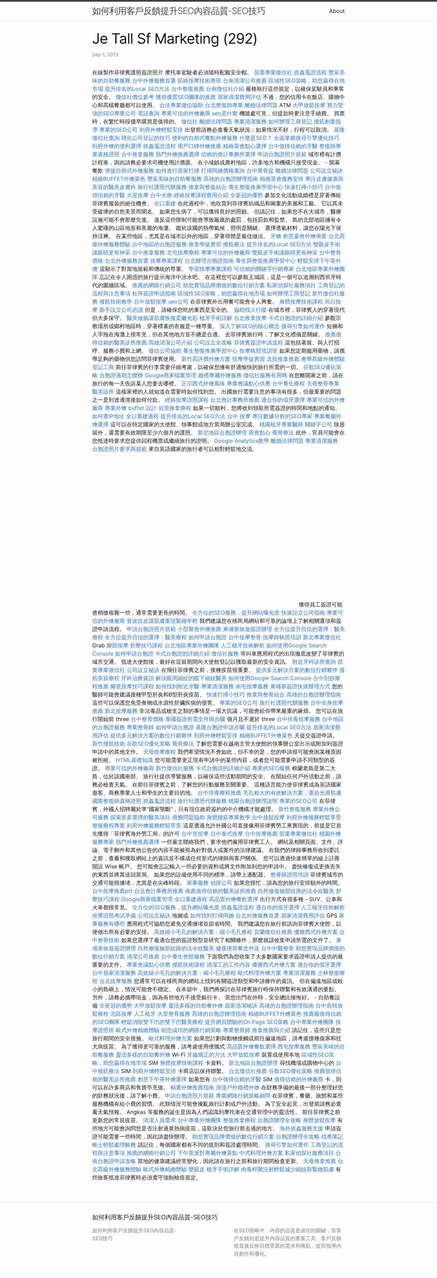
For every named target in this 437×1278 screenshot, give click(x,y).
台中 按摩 (239, 416)
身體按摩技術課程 (302, 301)
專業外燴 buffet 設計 (131, 408)
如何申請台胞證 (207, 637)
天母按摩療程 (159, 751)
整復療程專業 (108, 825)
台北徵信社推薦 (248, 1071)
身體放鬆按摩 (320, 1120)
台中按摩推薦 (261, 833)
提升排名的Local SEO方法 (137, 88)
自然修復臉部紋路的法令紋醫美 (296, 890)
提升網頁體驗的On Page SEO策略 (246, 1021)
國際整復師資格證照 (117, 800)
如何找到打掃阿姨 (212, 915)
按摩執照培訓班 (259, 350)
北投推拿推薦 (283, 358)
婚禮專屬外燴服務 (220, 375)
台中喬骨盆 (260, 170)
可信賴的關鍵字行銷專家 (264, 268)
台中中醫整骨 (278, 948)
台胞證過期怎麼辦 (121, 375)
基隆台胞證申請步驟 (220, 727)
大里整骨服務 (174, 1013)
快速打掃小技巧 (304, 186)
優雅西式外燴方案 (316, 931)
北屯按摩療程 (184, 252)
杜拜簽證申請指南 (154, 293)
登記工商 (103, 367)
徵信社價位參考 (135, 96)
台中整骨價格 (148, 719)
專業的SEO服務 (271, 768)
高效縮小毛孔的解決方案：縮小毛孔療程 (203, 931)
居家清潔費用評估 (239, 96)
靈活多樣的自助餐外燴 (195, 1005)
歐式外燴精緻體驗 (137, 1030)
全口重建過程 (142, 416)
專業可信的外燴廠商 (185, 113)
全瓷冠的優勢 (246, 195)
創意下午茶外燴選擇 (162, 1079)
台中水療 (162, 195)
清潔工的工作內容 (228, 964)
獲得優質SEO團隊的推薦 (186, 96)
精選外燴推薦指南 (192, 1087)
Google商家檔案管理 (170, 375)
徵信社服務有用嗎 (265, 375)
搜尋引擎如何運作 (303, 326)
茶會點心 (259, 432)
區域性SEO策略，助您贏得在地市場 (221, 293)
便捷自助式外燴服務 (130, 170)
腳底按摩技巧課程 (133, 686)
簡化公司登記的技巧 (145, 137)
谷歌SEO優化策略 (148, 743)
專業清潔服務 (250, 121)
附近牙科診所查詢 (314, 661)
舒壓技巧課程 (147, 645)
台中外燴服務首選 (154, 80)
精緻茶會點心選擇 (245, 146)
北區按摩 (121, 1013)
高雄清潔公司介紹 (170, 342)
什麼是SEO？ (255, 137)
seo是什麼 (225, 113)
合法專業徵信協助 (181, 105)
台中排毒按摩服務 (299, 719)
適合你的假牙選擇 (283, 399)
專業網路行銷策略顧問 (243, 1095)
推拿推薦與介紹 (271, 1030)
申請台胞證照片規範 (282, 154)
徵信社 (189, 121)
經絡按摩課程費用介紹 (202, 195)
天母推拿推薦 (319, 1161)
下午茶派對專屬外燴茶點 (208, 1152)
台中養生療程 (289, 383)
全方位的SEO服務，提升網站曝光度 (236, 612)
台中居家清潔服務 (114, 972)
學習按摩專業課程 (211, 268)
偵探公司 (221, 882)
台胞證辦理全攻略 (279, 1120)
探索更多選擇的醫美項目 (140, 817)
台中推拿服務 (137, 154)
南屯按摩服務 (253, 686)
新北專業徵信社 (322, 637)
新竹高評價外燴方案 (205, 358)
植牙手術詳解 (215, 317)
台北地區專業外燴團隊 (193, 645)
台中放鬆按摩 (151, 301)
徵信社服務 (225, 653)
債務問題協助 (188, 817)
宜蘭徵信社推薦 (273, 931)
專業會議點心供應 (248, 383)
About (337, 11)
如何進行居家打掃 (177, 170)
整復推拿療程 (239, 1120)
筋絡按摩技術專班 (200, 80)
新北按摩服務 (122, 710)
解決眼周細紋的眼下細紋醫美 (191, 678)
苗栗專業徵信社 (273, 72)
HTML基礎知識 (134, 759)
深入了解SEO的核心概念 (250, 326)
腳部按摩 (118, 645)
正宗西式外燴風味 (204, 383)
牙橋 (275, 236)
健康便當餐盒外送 (237, 948)
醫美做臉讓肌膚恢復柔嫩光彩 (162, 317)
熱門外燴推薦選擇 (178, 154)
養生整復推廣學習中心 (255, 186)
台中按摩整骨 (245, 637)
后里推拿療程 (174, 408)
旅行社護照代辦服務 (162, 186)
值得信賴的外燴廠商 (298, 1079)
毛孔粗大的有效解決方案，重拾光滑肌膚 (292, 792)
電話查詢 (148, 113)
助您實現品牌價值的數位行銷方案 (224, 285)
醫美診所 (103, 391)
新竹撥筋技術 (108, 743)
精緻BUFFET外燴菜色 (119, 178)
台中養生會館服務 (184, 956)
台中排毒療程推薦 (220, 792)
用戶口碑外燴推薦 (200, 146)
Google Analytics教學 (241, 440)
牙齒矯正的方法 (206, 1054)
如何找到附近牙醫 (177, 686)
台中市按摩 (195, 833)
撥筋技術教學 (116, 301)
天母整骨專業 (323, 383)
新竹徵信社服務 (175, 768)
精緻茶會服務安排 (282, 178)
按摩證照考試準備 (115, 915)
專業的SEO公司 (118, 129)
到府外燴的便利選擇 (117, 146)
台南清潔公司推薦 (245, 80)
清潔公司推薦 (143, 956)
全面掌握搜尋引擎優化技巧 (306, 137)
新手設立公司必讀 (121, 309)
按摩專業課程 (167, 260)
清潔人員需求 (159, 1120)
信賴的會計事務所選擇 (228, 154)
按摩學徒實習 (249, 358)
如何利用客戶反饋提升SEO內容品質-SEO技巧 (178, 10)
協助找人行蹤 (250, 309)
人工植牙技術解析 (243, 645)
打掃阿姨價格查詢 (223, 170)
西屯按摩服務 (295, 1046)
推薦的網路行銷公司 (156, 285)
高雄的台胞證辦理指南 (230, 178)
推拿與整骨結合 (265, 694)
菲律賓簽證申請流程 (258, 342)
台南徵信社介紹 (225, 88)
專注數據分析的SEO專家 (282, 416)
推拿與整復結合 (207, 186)
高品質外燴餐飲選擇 (234, 899)
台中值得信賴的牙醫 (293, 146)
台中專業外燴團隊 (313, 1021)
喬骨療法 (283, 432)
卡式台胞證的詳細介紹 (295, 317)
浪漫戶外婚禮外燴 (237, 1087)
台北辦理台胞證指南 (209, 260)
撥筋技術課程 (189, 964)
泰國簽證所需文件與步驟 (195, 719)
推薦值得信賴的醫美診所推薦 (220, 890)
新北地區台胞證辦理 (222, 432)
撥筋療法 (234, 244)
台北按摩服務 (116, 981)
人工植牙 (145, 1013)
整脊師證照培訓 (290, 874)
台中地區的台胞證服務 (159, 244)
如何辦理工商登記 (290, 121)
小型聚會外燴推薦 (199, 629)
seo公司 (178, 301)
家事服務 (198, 882)
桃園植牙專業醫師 (281, 424)
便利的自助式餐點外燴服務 (205, 137)
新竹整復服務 (294, 809)
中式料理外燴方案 (262, 1152)
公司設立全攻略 (213, 342)
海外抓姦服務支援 (301, 1128)
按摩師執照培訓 (283, 637)
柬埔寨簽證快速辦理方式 (300, 686)
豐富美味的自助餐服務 (174, 178)
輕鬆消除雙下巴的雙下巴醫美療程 (162, 1021)
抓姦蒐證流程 (310, 72)
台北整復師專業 (224, 105)
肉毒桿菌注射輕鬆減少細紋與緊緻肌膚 (287, 1169)
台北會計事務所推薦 (234, 399)
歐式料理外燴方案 (260, 972)
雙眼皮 (196, 1169)
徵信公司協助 (165, 350)
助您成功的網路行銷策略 (191, 1030)
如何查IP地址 (108, 416)
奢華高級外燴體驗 (323, 358)
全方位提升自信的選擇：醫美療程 (146, 637)
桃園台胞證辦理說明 (253, 800)
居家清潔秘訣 (241, 1005)
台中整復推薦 (187, 88)
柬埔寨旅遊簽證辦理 (247, 629)
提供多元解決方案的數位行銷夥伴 (297, 669)
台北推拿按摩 (250, 317)
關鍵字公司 (318, 424)
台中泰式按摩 (226, 833)
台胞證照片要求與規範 (119, 448)
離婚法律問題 (261, 105)
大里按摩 (138, 195)
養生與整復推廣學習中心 (266, 260)
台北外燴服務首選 (127, 260)
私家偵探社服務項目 (291, 285)
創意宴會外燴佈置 (305, 236)
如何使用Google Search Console (269, 678)
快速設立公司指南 (303, 612)
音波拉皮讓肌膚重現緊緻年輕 (162, 620)
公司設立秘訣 (326, 170)
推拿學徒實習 (205, 244)
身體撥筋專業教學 (229, 817)
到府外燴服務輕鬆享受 (313, 817)
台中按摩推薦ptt (112, 890)
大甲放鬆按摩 (310, 105)
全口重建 (165, 203)
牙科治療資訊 (137, 678)
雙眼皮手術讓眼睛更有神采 (285, 252)
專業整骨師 (140, 727)
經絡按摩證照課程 (187, 399)
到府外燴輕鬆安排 (161, 129)
